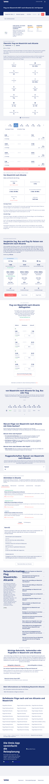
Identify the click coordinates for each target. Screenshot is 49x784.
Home (4, 735)
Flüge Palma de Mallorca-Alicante (39, 721)
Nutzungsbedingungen (30, 780)
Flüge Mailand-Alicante (8, 716)
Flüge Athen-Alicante (36, 716)
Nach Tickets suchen (14, 184)
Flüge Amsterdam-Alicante (23, 716)
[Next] (43, 125)
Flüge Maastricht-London (8, 727)
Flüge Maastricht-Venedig (23, 729)
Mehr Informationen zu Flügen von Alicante (14, 691)
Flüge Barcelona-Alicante (37, 713)
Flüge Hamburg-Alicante (8, 708)
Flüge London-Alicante (22, 711)
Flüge (9, 735)
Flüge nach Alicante (25, 735)
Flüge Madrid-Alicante (7, 711)
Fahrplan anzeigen (14, 200)
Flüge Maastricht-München (23, 724)
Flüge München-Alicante (37, 705)
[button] (29, 14)
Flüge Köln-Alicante (7, 713)
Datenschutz (41, 780)
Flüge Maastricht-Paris (37, 724)
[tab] (9, 129)
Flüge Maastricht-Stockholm (38, 727)
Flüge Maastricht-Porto (37, 729)
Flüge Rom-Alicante (21, 713)
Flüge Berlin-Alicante (7, 705)
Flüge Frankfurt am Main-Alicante (24, 705)
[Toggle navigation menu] (45, 1)
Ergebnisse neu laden (23, 319)
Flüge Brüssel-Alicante (22, 721)
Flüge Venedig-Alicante (8, 724)
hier (37, 382)
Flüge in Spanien (15, 735)
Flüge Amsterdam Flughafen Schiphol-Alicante (13, 721)
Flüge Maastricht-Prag (8, 729)
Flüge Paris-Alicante (21, 708)
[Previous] (6, 406)
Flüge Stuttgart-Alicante (37, 711)
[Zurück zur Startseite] (5, 1)
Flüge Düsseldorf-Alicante (37, 708)
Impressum (21, 780)
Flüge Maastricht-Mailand (23, 727)
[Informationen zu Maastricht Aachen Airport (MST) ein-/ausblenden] (44, 679)
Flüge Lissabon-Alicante (22, 719)
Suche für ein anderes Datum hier (24, 374)
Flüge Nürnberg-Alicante (37, 719)
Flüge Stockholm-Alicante (8, 719)
